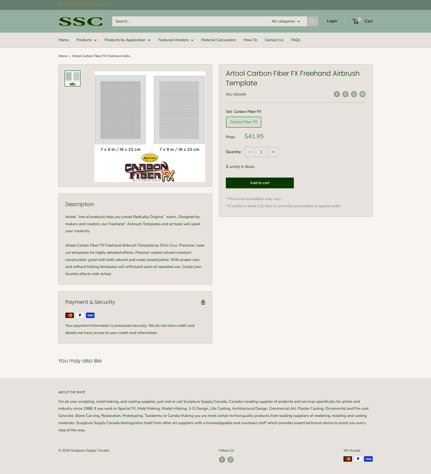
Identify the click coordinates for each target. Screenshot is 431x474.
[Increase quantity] (273, 152)
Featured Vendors (173, 39)
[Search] (312, 21)
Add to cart (259, 182)
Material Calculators (218, 39)
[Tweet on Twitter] (354, 94)
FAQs (295, 39)
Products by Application (125, 39)
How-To (250, 39)
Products (84, 39)
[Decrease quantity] (249, 152)
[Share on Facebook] (337, 94)
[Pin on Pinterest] (345, 94)
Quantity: (234, 151)
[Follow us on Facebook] (222, 459)
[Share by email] (362, 94)
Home (63, 39)
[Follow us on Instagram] (230, 459)
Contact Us (274, 39)
